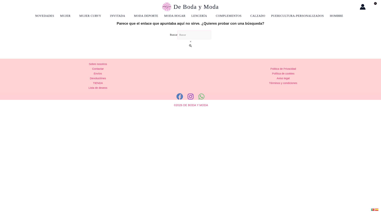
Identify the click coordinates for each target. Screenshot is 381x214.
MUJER (65, 16)
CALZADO (257, 16)
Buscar (173, 35)
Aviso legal (283, 78)
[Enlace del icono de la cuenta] (363, 7)
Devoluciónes (98, 78)
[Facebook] (179, 96)
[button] (354, 6)
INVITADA (117, 16)
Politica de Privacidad (283, 68)
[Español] (377, 209)
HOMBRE (336, 16)
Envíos (98, 73)
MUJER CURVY (90, 16)
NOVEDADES (44, 16)
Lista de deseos (98, 87)
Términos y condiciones (283, 83)
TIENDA (98, 83)
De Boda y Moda (196, 6)
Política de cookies (283, 73)
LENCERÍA (199, 16)
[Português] (373, 209)
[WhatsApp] (201, 96)
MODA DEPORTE (146, 16)
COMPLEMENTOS (229, 16)
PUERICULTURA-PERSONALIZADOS (297, 16)
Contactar (98, 68)
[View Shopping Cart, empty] (372, 7)
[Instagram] (190, 96)
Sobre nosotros (98, 64)
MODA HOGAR (174, 16)
